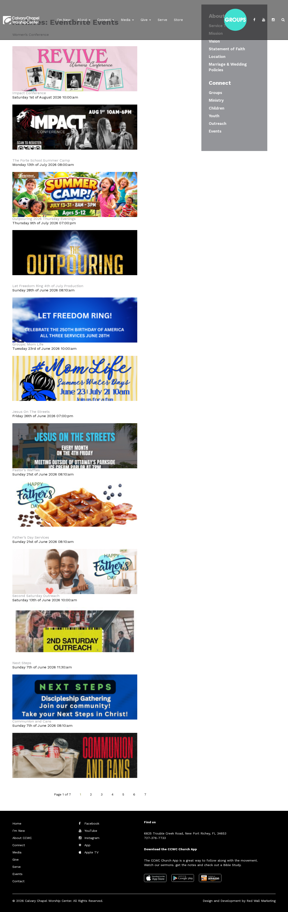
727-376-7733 (155, 838)
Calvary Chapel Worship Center (48, 901)
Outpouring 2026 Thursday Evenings (44, 219)
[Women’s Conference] (74, 81)
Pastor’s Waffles (26, 470)
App (87, 845)
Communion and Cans (31, 721)
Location (217, 56)
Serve (162, 20)
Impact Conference (29, 93)
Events (215, 131)
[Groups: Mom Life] (74, 391)
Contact (18, 881)
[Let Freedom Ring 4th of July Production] (74, 332)
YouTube (90, 830)
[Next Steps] (74, 709)
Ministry (216, 100)
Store (178, 20)
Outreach (217, 123)
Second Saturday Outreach (35, 596)
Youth (214, 116)
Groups (215, 92)
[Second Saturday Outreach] (74, 642)
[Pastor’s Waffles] (74, 517)
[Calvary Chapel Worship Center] (21, 14)
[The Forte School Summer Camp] (74, 207)
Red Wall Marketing (261, 901)
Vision (214, 41)
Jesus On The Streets (31, 411)
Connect (104, 20)
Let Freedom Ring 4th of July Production (47, 286)
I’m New (64, 20)
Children (216, 108)
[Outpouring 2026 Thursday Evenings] (74, 265)
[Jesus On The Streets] (74, 458)
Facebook (91, 823)
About (82, 20)
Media (126, 20)
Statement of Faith (227, 49)
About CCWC (22, 838)
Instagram (91, 838)
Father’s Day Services (30, 537)
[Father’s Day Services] (74, 584)
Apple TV (91, 852)
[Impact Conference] (74, 140)
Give (145, 20)
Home (16, 823)
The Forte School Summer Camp (41, 160)
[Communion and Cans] (74, 768)
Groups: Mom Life (27, 344)
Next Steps (21, 663)
